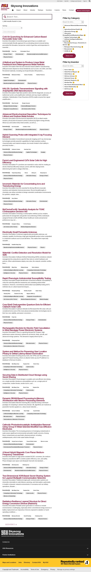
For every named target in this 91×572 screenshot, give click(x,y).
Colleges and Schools (76, 1)
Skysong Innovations (24, 5)
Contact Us (6, 542)
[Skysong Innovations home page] (13, 10)
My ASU (66, 1)
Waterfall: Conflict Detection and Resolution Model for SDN (26, 253)
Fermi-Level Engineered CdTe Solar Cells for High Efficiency (24, 161)
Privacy (52, 569)
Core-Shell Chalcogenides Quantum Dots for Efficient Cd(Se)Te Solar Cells (26, 305)
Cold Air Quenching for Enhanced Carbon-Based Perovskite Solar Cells (24, 38)
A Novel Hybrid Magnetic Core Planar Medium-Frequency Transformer (23, 453)
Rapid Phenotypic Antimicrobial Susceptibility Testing (26, 278)
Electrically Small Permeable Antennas (19, 232)
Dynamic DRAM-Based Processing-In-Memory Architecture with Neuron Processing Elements (23, 399)
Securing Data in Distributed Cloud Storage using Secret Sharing (24, 376)
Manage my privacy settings (66, 569)
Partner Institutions (8, 555)
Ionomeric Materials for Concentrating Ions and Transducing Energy (23, 185)
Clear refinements (8, 31)
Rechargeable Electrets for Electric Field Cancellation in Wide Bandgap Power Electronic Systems (26, 329)
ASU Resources (7, 548)
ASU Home (59, 1)
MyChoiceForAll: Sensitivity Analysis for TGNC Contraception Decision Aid (23, 210)
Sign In (85, 1)
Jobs (20, 562)
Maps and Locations (9, 562)
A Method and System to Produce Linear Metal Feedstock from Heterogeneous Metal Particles (23, 63)
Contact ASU (36, 562)
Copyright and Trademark (10, 569)
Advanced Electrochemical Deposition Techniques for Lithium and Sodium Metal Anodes (26, 115)
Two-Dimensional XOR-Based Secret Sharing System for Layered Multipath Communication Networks (26, 477)
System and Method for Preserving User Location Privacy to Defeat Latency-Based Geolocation (24, 352)
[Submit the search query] (83, 22)
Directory (27, 562)
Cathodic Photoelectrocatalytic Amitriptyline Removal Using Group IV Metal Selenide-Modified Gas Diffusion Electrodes (26, 426)
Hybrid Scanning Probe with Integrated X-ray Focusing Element (27, 136)
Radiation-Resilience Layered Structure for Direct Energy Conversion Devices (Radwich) (24, 502)
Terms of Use (35, 569)
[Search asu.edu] (89, 1)
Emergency (44, 569)
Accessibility (25, 569)
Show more (69, 55)
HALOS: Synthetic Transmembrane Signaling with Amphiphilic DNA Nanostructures (25, 89)
